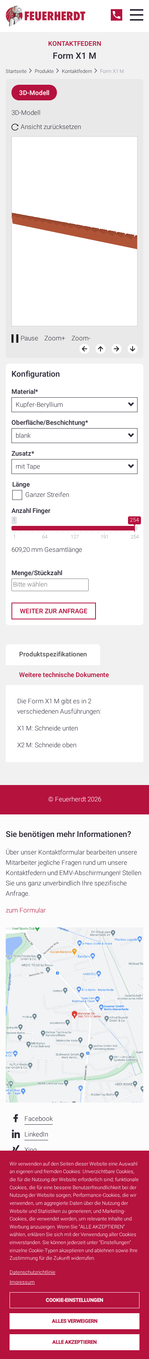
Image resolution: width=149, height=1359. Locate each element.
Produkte (44, 71)
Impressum (22, 1282)
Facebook (38, 1119)
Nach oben (100, 349)
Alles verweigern (74, 1321)
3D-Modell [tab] (34, 93)
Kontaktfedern (77, 71)
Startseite (16, 71)
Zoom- (81, 338)
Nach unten (133, 349)
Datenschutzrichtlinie (32, 1272)
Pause (29, 338)
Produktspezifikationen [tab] (53, 654)
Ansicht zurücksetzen (51, 127)
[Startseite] (45, 16)
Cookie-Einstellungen (74, 1300)
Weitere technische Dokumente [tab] (64, 675)
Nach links (84, 349)
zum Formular (26, 910)
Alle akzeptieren (74, 1342)
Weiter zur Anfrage (53, 611)
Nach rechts (116, 349)
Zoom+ (54, 338)
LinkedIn (36, 1134)
